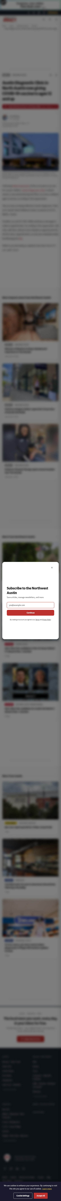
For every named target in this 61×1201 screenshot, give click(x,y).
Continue (30, 613)
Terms (37, 619)
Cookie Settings (22, 1196)
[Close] (52, 567)
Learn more (47, 1189)
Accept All (41, 1196)
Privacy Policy (46, 619)
